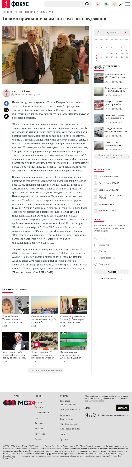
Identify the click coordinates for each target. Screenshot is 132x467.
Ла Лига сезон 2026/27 (110, 176)
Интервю (39, 428)
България (39, 402)
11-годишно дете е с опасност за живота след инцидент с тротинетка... (116, 130)
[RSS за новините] (93, 415)
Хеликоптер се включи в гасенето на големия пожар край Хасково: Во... (116, 89)
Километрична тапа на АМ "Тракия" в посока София (115, 76)
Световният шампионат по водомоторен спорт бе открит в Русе (43, 319)
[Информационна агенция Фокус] (87, 415)
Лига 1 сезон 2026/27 (109, 183)
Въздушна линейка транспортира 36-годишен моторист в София (114, 103)
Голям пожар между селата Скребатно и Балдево (114, 116)
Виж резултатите (109, 278)
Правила (64, 439)
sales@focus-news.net (70, 429)
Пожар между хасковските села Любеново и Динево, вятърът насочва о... (114, 143)
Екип (62, 434)
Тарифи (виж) (67, 419)
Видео (38, 439)
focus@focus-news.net (70, 409)
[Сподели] (6, 116)
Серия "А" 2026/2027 (109, 190)
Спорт (38, 418)
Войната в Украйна (108, 210)
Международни (42, 412)
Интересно (40, 434)
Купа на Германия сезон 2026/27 (110, 196)
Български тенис (107, 204)
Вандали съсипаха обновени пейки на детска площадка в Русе (71, 355)
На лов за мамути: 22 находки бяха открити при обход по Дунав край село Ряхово (43, 355)
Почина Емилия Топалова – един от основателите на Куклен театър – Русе (14, 319)
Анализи (39, 423)
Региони (39, 407)
